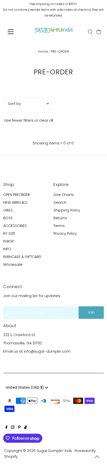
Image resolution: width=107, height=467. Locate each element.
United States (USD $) (25, 387)
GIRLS (8, 210)
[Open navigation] (16, 32)
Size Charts (64, 194)
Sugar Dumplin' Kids (54, 450)
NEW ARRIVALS (15, 202)
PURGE (8, 241)
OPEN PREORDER (16, 194)
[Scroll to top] (97, 457)
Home (43, 51)
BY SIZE (9, 233)
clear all (46, 120)
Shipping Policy (67, 210)
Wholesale (12, 264)
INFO (7, 249)
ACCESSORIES (15, 225)
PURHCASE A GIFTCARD (22, 256)
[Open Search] (90, 32)
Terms (59, 225)
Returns (60, 217)
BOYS (8, 217)
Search (60, 202)
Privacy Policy (65, 233)
